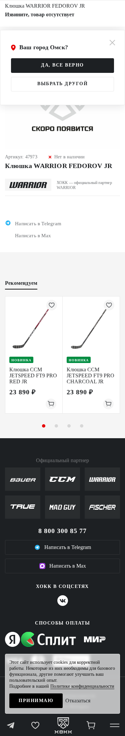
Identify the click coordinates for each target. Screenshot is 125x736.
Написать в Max (67, 566)
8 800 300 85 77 (62, 530)
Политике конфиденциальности (82, 686)
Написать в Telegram (67, 547)
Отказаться (77, 700)
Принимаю (36, 700)
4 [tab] (81, 426)
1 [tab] (43, 426)
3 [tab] (69, 426)
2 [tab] (56, 426)
